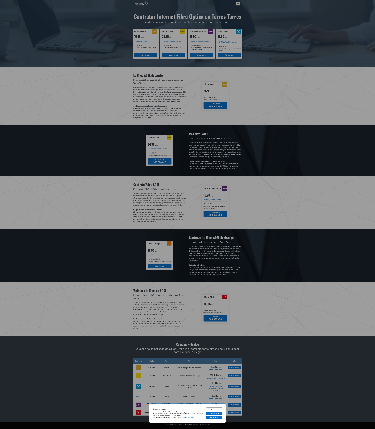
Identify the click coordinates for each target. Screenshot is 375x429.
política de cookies (188, 417)
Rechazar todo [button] (214, 413)
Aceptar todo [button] (214, 417)
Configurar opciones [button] (214, 409)
